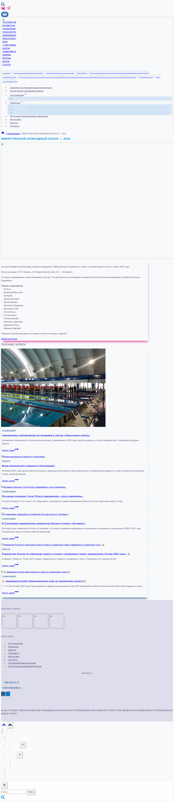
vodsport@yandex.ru (11, 687)
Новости (14, 123)
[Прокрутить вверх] (4, 725)
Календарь (13, 647)
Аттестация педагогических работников (29, 116)
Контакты (14, 126)
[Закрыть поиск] (4, 785)
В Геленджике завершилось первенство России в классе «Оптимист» (44, 523)
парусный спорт (9, 339)
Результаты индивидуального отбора (27, 99)
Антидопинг (15, 119)
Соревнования (9, 430)
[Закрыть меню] (2, 731)
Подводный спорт (20, 110)
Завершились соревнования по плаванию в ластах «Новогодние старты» (46, 435)
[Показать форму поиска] (3, 4)
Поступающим (13, 745)
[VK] (3, 9)
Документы (13, 653)
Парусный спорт (19, 106)
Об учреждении (15, 643)
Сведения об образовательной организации (31, 87)
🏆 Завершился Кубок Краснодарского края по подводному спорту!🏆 (44, 581)
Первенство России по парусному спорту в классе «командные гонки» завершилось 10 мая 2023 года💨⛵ (66, 554)
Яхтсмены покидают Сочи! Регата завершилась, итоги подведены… (43, 496)
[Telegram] (9, 9)
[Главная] (2, 133)
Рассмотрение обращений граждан (26, 91)
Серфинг (16, 113)
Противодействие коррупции (22, 663)
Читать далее (10, 450)
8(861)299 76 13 (11, 682)
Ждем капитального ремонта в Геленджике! (28, 466)
